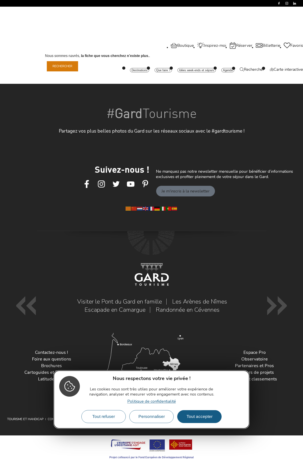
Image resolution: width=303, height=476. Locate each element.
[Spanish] (174, 208)
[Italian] (163, 208)
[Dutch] (140, 208)
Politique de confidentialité (151, 401)
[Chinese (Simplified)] (134, 208)
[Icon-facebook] (87, 184)
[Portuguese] (169, 208)
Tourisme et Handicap (25, 419)
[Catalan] (128, 208)
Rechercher (62, 66)
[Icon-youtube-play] (131, 184)
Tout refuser (103, 416)
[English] (146, 208)
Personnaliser (151, 416)
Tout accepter (199, 416)
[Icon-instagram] (101, 184)
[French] (151, 208)
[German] (157, 208)
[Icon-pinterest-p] (145, 184)
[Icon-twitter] (116, 184)
